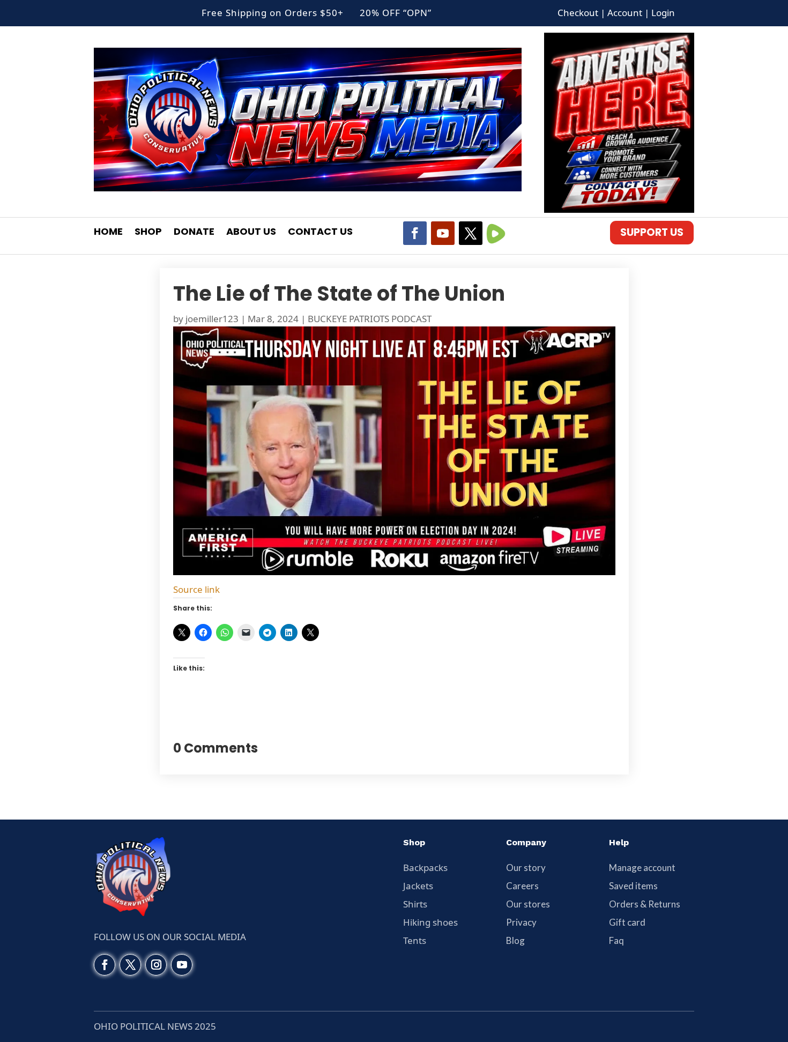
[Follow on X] (470, 233)
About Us (251, 233)
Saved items (633, 885)
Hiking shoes (430, 922)
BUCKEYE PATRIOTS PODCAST (370, 318)
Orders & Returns (644, 904)
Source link (196, 589)
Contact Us (320, 233)
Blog (515, 940)
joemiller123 (212, 318)
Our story (526, 867)
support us (651, 232)
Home (108, 233)
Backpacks (425, 867)
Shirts (415, 904)
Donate (194, 233)
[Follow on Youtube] (443, 233)
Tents (414, 940)
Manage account (642, 867)
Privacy (521, 922)
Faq (616, 940)
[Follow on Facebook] (415, 233)
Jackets (418, 886)
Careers (522, 885)
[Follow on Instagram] (156, 965)
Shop (148, 233)
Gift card (627, 922)
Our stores (528, 904)
